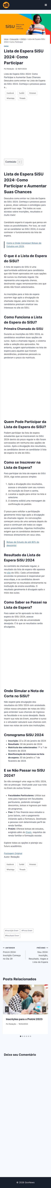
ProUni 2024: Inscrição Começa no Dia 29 (12, 953)
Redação (10, 69)
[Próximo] (44, 1009)
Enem (28, 832)
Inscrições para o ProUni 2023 (24, 1019)
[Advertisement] (25, 130)
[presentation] (25, 999)
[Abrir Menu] (45, 5)
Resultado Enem (12, 936)
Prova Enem (27, 931)
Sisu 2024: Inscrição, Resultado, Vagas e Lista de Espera (38, 955)
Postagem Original (13, 853)
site (9, 572)
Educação (14, 39)
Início (6, 39)
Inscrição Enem (11, 931)
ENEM (23, 39)
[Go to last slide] (7, 1009)
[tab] (20, 1036)
